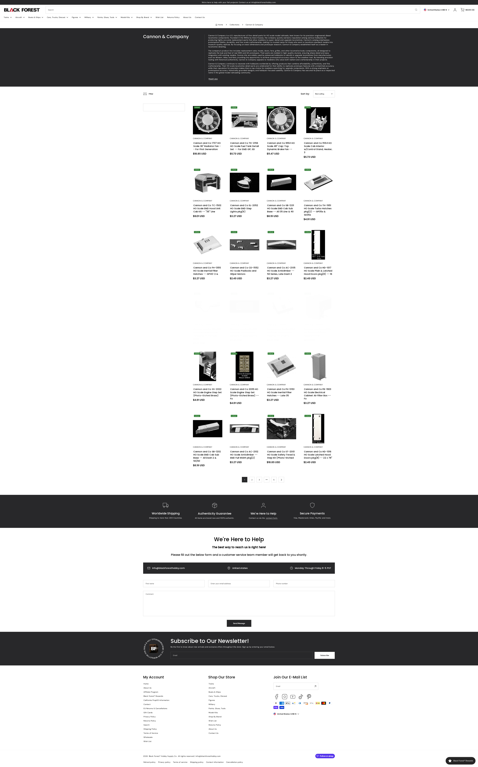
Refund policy (150, 762)
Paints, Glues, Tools (217, 708)
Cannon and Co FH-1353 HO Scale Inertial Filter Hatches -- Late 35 (280, 355)
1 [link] (244, 480)
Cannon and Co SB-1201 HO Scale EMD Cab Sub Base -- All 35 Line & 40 (281, 171)
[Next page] (281, 479)
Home (220, 25)
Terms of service (180, 762)
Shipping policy (197, 762)
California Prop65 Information (156, 700)
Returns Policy (150, 721)
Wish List (147, 741)
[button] (8, 17)
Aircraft (212, 688)
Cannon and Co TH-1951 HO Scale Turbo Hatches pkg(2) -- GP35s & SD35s (317, 171)
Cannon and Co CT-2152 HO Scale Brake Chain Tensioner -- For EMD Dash (207, 295)
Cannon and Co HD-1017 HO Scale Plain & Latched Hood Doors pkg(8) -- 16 (316, 233)
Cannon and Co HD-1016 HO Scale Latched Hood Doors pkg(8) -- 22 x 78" (316, 417)
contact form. (272, 518)
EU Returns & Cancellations (155, 708)
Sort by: (305, 93)
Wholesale (148, 737)
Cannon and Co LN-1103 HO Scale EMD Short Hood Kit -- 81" (318, 294)
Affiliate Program (151, 692)
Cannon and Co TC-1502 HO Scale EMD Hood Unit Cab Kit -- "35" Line (207, 171)
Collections (234, 25)
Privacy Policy (150, 717)
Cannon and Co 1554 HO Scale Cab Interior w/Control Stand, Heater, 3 (317, 109)
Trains (211, 684)
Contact (147, 704)
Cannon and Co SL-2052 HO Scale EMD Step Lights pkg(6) (243, 170)
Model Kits (213, 712)
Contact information (215, 762)
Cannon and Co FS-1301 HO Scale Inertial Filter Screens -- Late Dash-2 (243, 295)
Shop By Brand (215, 717)
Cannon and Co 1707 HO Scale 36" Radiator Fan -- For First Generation (206, 109)
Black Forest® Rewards (153, 696)
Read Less (213, 79)
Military (212, 704)
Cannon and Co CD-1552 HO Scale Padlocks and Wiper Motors (242, 233)
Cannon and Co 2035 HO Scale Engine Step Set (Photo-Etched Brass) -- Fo (244, 355)
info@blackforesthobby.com (168, 568)
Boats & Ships (215, 692)
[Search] (416, 9)
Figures (212, 700)
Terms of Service (151, 733)
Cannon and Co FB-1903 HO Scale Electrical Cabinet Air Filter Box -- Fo (318, 355)
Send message (239, 623)
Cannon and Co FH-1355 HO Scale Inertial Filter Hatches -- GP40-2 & (206, 233)
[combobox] (233, 9)
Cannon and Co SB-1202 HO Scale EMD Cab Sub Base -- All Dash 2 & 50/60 (207, 417)
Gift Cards (148, 712)
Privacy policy (164, 762)
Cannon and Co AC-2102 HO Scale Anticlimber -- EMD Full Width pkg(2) (243, 417)
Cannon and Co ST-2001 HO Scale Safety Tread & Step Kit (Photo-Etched (280, 417)
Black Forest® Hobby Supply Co (163, 756)
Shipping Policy (150, 729)
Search (147, 725)
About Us (147, 688)
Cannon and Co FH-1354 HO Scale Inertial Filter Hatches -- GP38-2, (280, 295)
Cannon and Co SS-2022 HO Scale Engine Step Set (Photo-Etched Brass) (206, 355)
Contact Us (213, 733)
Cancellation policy (234, 762)
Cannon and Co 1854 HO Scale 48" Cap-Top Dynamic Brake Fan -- (281, 109)
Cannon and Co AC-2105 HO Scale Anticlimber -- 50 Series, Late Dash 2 (281, 233)
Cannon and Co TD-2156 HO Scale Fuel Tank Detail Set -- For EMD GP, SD (244, 109)
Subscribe (324, 655)
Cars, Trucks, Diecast (218, 696)
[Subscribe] (315, 686)
